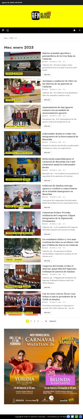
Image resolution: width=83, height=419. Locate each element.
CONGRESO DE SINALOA (14, 233)
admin (46, 62)
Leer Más (47, 75)
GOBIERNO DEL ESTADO (24, 153)
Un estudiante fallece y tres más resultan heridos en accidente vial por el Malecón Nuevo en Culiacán (60, 242)
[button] (7, 30)
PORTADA (9, 73)
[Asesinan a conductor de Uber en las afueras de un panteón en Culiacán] (22, 90)
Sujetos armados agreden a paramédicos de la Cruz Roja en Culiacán (58, 56)
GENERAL (9, 206)
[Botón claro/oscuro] (75, 30)
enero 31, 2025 (56, 62)
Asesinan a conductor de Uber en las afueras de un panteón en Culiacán (59, 84)
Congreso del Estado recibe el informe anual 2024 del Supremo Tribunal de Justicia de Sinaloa (59, 269)
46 (46, 321)
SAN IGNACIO (21, 126)
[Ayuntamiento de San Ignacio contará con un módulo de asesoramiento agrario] (22, 117)
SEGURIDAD (18, 73)
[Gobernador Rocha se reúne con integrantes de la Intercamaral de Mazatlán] (22, 143)
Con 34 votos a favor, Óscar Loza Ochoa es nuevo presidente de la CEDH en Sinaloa (59, 296)
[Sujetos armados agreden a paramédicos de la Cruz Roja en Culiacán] (22, 64)
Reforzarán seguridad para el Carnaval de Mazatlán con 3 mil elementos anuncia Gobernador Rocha (58, 163)
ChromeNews (52, 417)
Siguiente (52, 321)
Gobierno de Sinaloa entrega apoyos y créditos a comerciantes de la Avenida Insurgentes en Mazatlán (59, 190)
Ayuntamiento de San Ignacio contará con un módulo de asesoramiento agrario (57, 110)
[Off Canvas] (3, 30)
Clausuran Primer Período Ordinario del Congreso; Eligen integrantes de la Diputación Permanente (58, 216)
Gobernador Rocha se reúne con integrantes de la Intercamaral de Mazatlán (60, 136)
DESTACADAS (10, 126)
